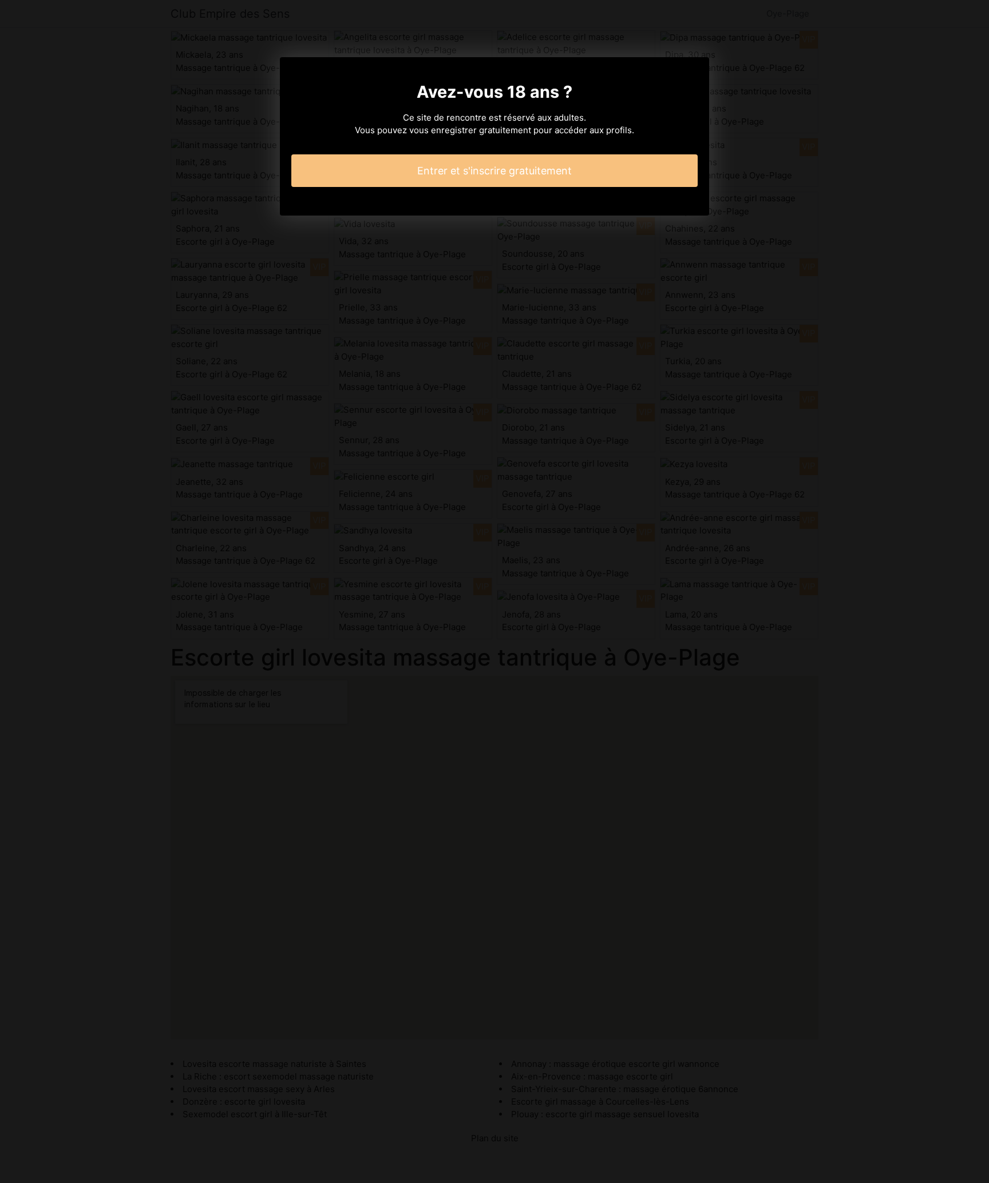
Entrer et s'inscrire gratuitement (494, 171)
